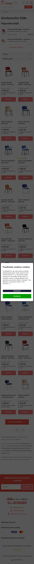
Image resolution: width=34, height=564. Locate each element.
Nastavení (17, 291)
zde (10, 284)
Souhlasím (17, 296)
